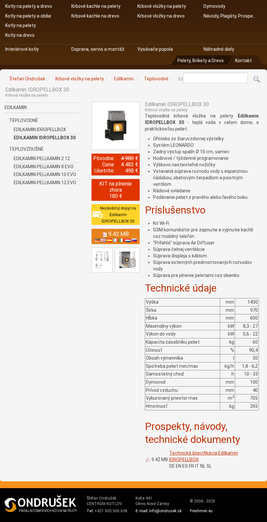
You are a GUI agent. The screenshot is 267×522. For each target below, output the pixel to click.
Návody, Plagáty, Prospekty (230, 16)
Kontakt (243, 60)
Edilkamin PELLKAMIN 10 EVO (45, 174)
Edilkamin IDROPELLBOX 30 (45, 137)
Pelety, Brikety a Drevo (200, 60)
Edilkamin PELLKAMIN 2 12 (42, 158)
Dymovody (214, 6)
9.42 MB (159, 459)
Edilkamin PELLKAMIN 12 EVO (45, 182)
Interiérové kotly (22, 49)
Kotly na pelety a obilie (28, 16)
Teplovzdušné (26, 149)
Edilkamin (16, 107)
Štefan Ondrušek (27, 78)
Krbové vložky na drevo (161, 16)
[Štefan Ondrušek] (41, 504)
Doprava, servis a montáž (97, 49)
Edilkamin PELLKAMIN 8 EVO (44, 166)
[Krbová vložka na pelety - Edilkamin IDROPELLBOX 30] (115, 126)
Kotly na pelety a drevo (28, 6)
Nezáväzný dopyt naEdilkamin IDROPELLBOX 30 (118, 214)
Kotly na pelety (20, 25)
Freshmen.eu (201, 511)
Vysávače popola (155, 49)
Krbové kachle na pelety (95, 6)
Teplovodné (23, 120)
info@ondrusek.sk (165, 511)
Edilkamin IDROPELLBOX (40, 129)
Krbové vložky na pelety (161, 6)
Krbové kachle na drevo (95, 16)
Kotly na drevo (20, 35)
